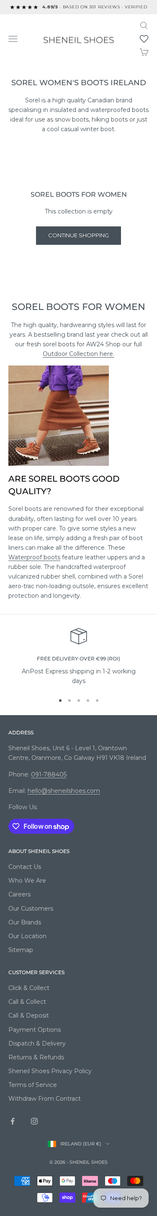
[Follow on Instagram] (34, 1121)
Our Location (27, 936)
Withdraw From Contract (44, 1098)
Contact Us (24, 867)
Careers (19, 894)
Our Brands (24, 922)
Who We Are (27, 880)
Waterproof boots (34, 557)
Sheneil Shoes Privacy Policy (50, 1071)
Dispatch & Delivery (37, 1043)
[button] (144, 38)
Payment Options (34, 1029)
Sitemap (20, 950)
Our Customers (30, 908)
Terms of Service (32, 1085)
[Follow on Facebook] (12, 1121)
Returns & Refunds (36, 1057)
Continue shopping (78, 235)
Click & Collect (28, 988)
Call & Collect (27, 1001)
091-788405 (49, 774)
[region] (78, 657)
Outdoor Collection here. (78, 354)
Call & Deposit (28, 1015)
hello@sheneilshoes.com (64, 791)
